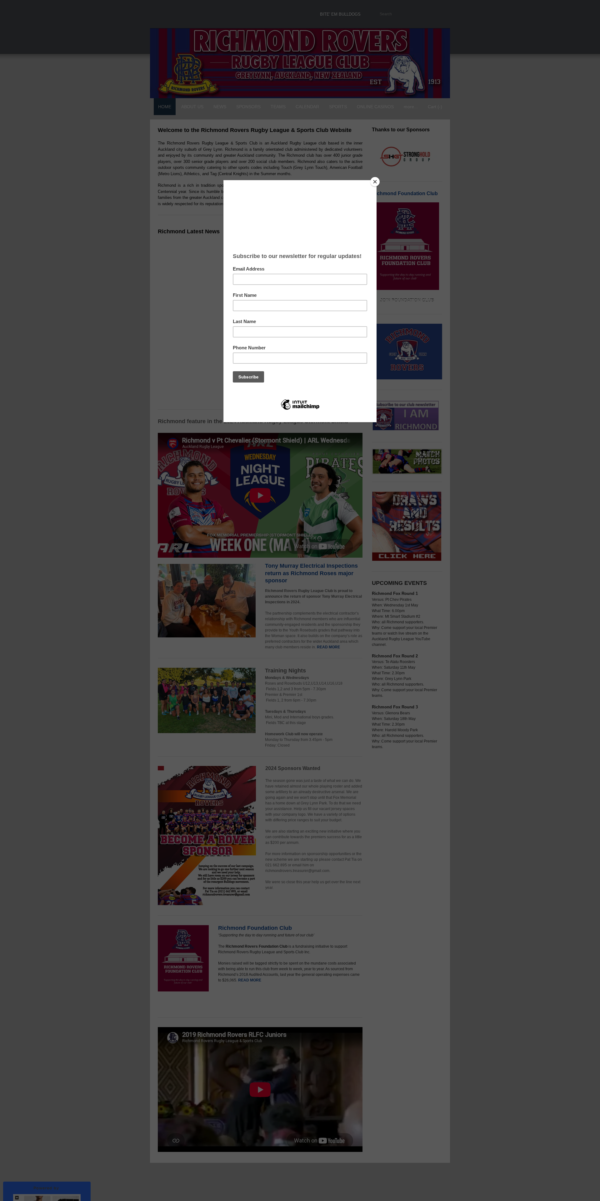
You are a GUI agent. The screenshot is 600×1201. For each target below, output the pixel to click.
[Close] (375, 181)
